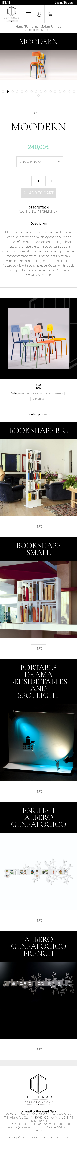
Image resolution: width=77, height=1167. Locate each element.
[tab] (37, 208)
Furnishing (31, 26)
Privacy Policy (17, 1137)
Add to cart (41, 193)
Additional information (38, 211)
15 (69, 91)
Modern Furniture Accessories (45, 393)
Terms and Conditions (55, 1137)
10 (45, 91)
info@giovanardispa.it (26, 1127)
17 (38, 95)
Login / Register (65, 2)
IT (9, 2)
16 (74, 91)
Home (19, 26)
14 (64, 91)
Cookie (33, 1137)
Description (38, 208)
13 (60, 91)
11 (50, 91)
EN (4, 2)
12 (55, 91)
